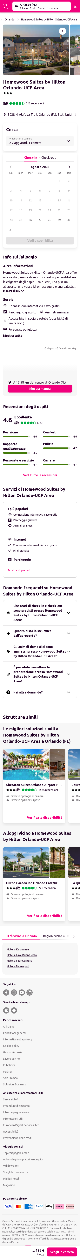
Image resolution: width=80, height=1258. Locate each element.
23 (68, 210)
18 (20, 210)
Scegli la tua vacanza (15, 1172)
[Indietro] (10, 167)
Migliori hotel (11, 1178)
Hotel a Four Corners (19, 960)
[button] (36, 50)
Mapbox (51, 348)
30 (68, 219)
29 (59, 219)
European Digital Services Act (21, 1125)
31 (11, 229)
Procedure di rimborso (16, 1105)
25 (20, 219)
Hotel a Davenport (18, 966)
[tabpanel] (40, 959)
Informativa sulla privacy (17, 1039)
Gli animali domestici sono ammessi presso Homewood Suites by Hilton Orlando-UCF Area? (39, 651)
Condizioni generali (14, 1033)
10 (11, 200)
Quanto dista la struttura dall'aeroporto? (32, 633)
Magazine (9, 1185)
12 (30, 200)
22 (59, 210)
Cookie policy (11, 1045)
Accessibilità (10, 1131)
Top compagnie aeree (16, 1153)
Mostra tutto (13, 335)
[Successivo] (69, 167)
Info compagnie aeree (16, 1112)
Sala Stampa (10, 1078)
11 (20, 200)
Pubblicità (9, 1065)
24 (11, 219)
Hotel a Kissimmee (18, 949)
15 (59, 200)
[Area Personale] (75, 6)
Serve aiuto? (10, 1099)
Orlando (10, 19)
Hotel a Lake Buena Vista (22, 955)
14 (49, 200)
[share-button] (62, 31)
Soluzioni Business (14, 1084)
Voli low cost (10, 1165)
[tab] (21, 936)
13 (40, 200)
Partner (7, 1071)
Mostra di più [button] (16, 570)
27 (40, 219)
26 (30, 219)
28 (49, 219)
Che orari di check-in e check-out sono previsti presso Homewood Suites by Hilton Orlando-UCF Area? (38, 613)
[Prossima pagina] (74, 936)
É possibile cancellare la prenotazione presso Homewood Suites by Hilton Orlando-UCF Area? (38, 674)
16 (68, 200)
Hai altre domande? (28, 692)
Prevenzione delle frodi (17, 1138)
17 (11, 210)
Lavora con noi (11, 1058)
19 (30, 210)
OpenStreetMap (68, 348)
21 (49, 210)
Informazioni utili (13, 1118)
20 (40, 210)
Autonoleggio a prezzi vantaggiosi (23, 1159)
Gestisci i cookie (12, 1052)
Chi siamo (9, 1026)
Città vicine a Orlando (21, 936)
